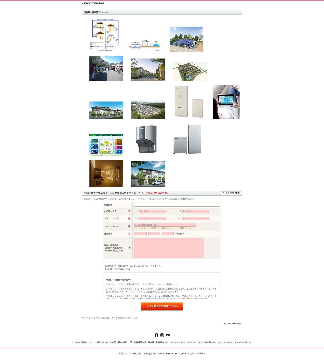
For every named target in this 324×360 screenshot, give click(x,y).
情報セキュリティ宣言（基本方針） (112, 342)
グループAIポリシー (207, 342)
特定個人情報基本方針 (158, 342)
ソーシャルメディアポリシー (183, 342)
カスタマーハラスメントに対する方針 (235, 342)
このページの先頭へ (233, 323)
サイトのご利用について (83, 342)
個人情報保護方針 (138, 342)
